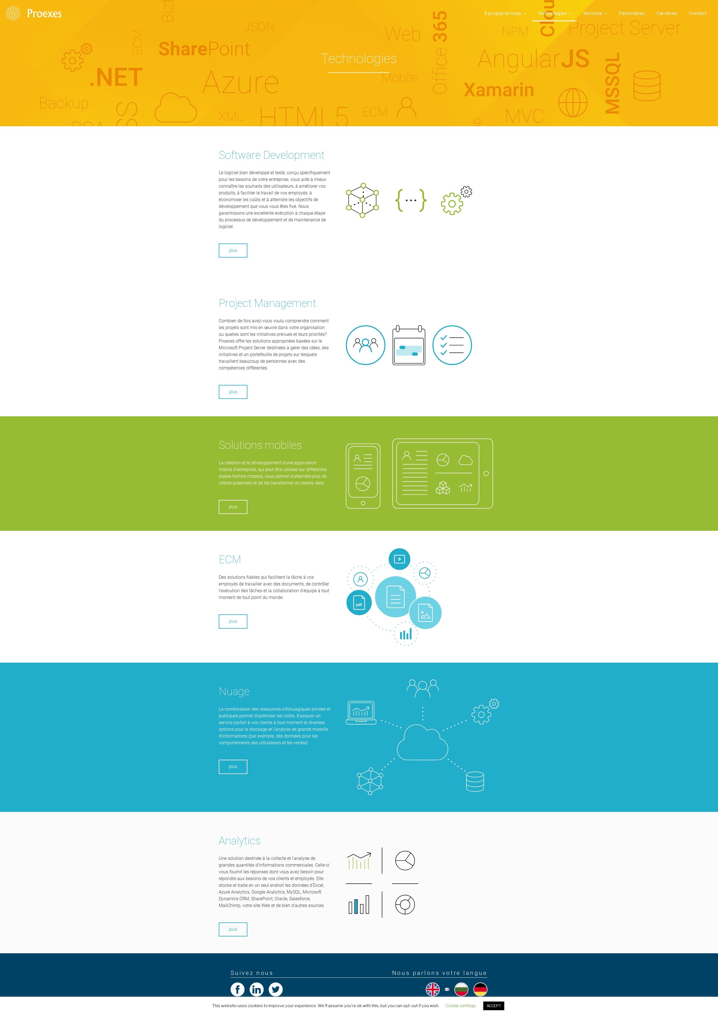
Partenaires (632, 13)
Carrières (667, 13)
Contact (698, 13)
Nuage (234, 691)
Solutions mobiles (260, 445)
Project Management (267, 303)
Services (592, 13)
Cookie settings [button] (461, 1005)
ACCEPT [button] (494, 1005)
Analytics (240, 840)
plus (233, 250)
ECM (230, 559)
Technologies (552, 13)
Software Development (272, 155)
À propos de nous (502, 13)
